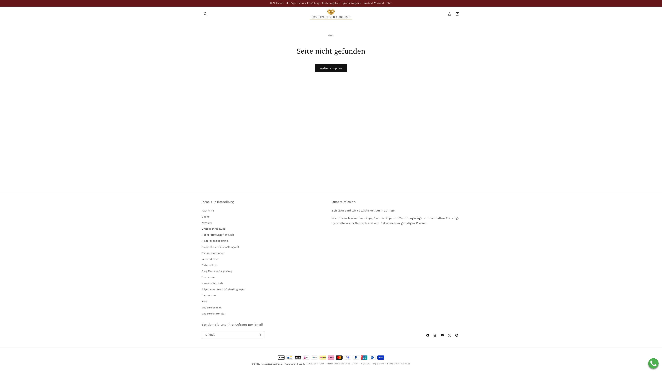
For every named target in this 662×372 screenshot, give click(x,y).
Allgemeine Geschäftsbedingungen (223, 289)
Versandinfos (210, 259)
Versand (365, 364)
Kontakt (207, 222)
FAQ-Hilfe (208, 210)
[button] (205, 14)
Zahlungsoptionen (213, 253)
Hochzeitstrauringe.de (272, 364)
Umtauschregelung (213, 228)
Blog (204, 301)
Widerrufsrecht (211, 307)
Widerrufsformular (213, 313)
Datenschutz (210, 265)
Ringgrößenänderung (215, 240)
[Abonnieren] (260, 335)
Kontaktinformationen (398, 364)
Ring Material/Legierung (217, 271)
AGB (356, 364)
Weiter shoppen (331, 68)
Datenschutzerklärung (338, 364)
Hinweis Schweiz (212, 283)
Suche (206, 216)
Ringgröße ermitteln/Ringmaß (220, 247)
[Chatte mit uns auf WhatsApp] (653, 363)
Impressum (209, 295)
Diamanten (208, 277)
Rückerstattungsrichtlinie (218, 234)
